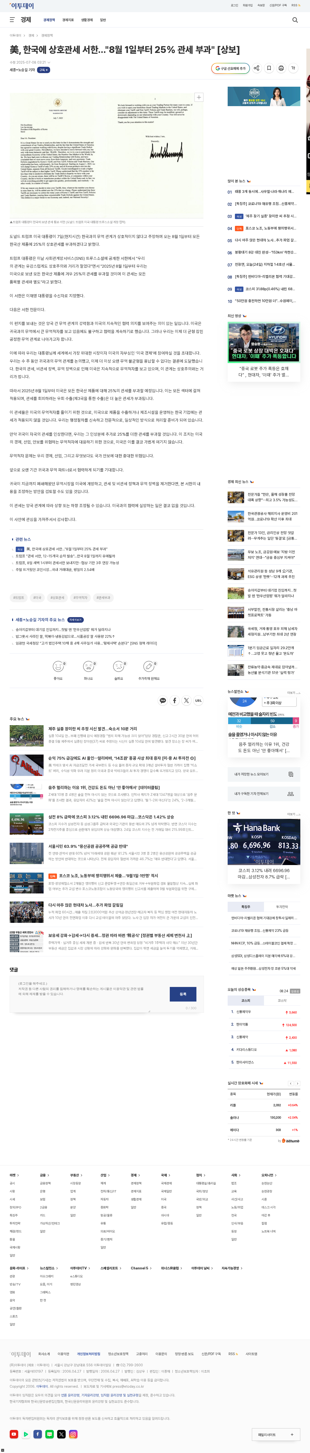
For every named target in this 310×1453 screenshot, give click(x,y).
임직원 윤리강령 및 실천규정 (120, 1395)
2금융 (43, 1207)
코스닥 (282, 1001)
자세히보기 (76, 619)
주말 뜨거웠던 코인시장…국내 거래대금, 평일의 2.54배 (55, 570)
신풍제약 (242, 1037)
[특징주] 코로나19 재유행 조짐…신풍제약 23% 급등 (272, 204)
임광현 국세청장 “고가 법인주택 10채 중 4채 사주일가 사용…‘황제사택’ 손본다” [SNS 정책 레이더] (86, 643)
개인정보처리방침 (88, 1354)
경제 (26, 19)
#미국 (37, 598)
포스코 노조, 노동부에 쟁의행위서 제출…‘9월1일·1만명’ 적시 (104, 875)
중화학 (104, 1207)
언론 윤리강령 (70, 1395)
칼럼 (264, 1223)
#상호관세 (57, 598)
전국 (234, 1215)
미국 (163, 1199)
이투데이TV (78, 1268)
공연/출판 (16, 1308)
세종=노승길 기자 (22, 70)
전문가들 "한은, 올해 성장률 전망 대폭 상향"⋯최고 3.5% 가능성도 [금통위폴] (271, 500)
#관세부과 (103, 598)
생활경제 (87, 20)
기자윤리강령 (90, 1395)
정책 (73, 1199)
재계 (103, 1183)
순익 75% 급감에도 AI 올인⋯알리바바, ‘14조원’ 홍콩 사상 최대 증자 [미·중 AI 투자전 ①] (122, 758)
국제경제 (166, 1183)
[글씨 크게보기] (293, 68)
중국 (163, 1207)
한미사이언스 (245, 1062)
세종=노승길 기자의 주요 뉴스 (40, 619)
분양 (73, 1207)
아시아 (165, 1215)
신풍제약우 (243, 1012)
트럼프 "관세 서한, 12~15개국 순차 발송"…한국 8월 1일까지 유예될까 (65, 556)
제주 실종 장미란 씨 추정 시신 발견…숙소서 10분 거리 (92, 728)
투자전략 (282, 907)
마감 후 (266, 1215)
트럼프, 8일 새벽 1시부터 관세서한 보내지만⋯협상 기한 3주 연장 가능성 (67, 563)
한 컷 (43, 1300)
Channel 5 (139, 1268)
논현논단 (267, 1183)
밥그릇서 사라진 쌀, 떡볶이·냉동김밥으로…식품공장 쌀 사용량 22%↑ (65, 636)
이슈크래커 (46, 1276)
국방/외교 (202, 1199)
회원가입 (248, 5)
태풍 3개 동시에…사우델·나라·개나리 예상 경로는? (271, 191)
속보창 (261, 5)
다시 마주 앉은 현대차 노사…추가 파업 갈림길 (85, 905)
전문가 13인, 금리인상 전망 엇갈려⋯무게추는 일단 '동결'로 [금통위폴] (272, 538)
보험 (42, 1199)
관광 (12, 1276)
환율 (12, 1239)
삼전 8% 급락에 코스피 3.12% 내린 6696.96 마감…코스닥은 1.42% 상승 (111, 817)
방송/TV (15, 1284)
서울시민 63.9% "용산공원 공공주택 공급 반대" (88, 846)
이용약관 (63, 1354)
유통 (103, 1223)
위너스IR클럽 (170, 1268)
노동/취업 (237, 1207)
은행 (42, 1191)
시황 (12, 1191)
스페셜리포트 (109, 1268)
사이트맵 (251, 1354)
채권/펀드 (16, 1231)
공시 (12, 1183)
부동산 (74, 1175)
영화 (12, 1292)
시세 (12, 1199)
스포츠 (14, 1316)
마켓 (13, 1175)
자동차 (104, 1199)
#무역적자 (80, 598)
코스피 (245, 1001)
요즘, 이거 (46, 1284)
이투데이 (15, 35)
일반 (103, 20)
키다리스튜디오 (246, 1050)
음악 (12, 1300)
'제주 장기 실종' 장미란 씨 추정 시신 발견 (270, 216)
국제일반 (166, 1191)
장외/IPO (15, 1207)
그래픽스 (45, 1292)
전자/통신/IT (108, 1191)
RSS (294, 5)
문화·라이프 (17, 1268)
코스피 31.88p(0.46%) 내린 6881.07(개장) (273, 289)
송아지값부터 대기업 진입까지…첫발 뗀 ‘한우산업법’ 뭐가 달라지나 (63, 630)
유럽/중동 (167, 1223)
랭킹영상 (75, 1284)
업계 (73, 1191)
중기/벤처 (106, 1239)
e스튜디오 (76, 1276)
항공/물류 (106, 1215)
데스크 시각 (269, 1207)
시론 (264, 1199)
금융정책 (45, 1183)
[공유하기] (257, 68)
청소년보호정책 (118, 1354)
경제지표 (68, 20)
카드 (42, 1215)
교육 (234, 1191)
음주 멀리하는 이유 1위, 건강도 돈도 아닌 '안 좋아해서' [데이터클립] (104, 787)
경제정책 (49, 20)
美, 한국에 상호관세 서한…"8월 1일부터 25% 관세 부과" (62, 549)
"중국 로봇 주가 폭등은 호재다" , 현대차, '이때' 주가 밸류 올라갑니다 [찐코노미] (264, 375)
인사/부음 (237, 1223)
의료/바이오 (108, 1231)
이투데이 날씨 (200, 1268)
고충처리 (142, 1354)
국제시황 (15, 1247)
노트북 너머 (269, 1231)
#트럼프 (18, 598)
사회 (234, 1175)
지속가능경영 (230, 1268)
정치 (199, 1175)
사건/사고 (237, 1199)
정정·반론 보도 (184, 1354)
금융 (43, 1175)
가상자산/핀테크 (50, 1223)
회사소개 (44, 1354)
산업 (103, 1175)
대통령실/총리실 (206, 1183)
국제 (164, 1175)
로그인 (234, 5)
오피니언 (267, 1175)
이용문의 (161, 1354)
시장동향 (75, 1183)
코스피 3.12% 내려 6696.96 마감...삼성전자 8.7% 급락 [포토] (264, 877)
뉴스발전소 (47, 1268)
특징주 (245, 907)
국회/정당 (202, 1191)
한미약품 (242, 1024)
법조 (234, 1183)
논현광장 (267, 1191)
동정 (234, 1231)
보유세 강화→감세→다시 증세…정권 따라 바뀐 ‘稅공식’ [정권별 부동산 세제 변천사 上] (120, 935)
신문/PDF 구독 (278, 5)
